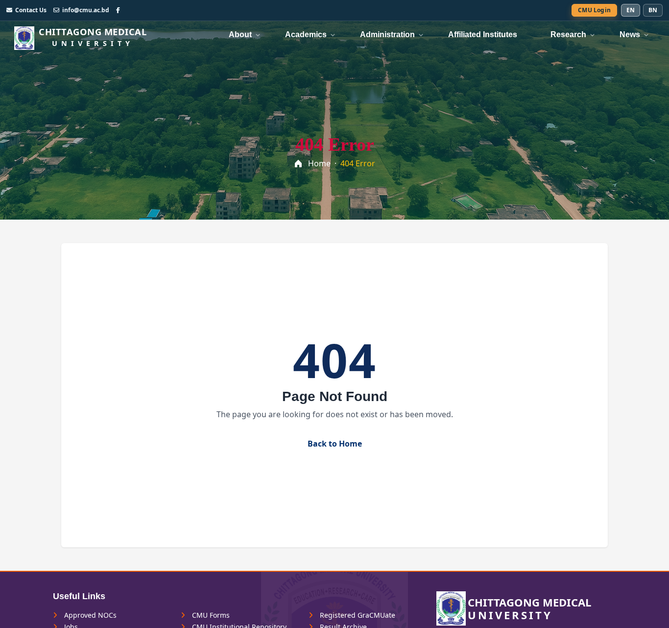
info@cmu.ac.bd (85, 10)
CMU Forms (210, 615)
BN (652, 10)
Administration (387, 34)
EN (630, 10)
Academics (306, 34)
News (630, 34)
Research (568, 34)
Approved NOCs (89, 615)
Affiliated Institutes (482, 34)
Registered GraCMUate (356, 615)
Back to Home (335, 443)
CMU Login (594, 10)
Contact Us (31, 10)
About (240, 34)
